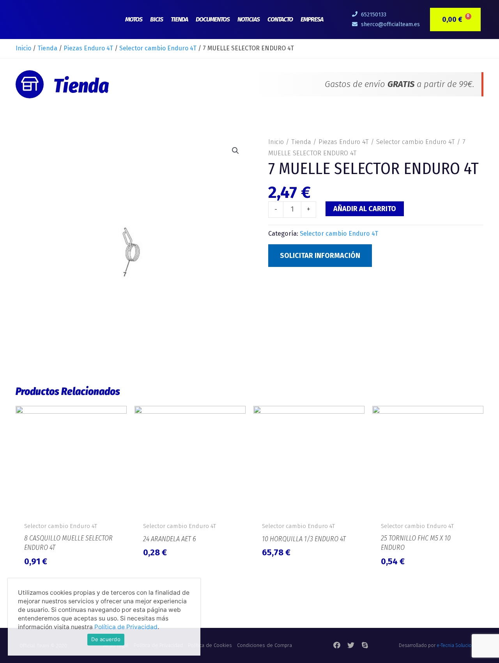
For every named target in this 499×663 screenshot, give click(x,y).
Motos (133, 19)
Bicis (156, 19)
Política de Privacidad (125, 627)
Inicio (23, 48)
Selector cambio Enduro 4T (157, 48)
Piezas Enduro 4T (88, 48)
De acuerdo (105, 639)
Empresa (312, 19)
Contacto (280, 19)
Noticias (248, 19)
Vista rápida (71, 508)
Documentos (213, 19)
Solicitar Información (320, 255)
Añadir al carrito (364, 208)
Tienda (179, 19)
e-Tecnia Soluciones (458, 645)
